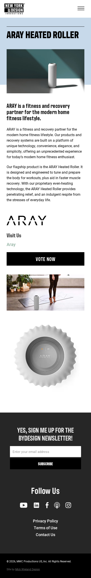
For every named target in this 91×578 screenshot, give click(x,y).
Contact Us (45, 534)
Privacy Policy (45, 521)
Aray (11, 244)
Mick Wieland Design (27, 569)
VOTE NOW (45, 258)
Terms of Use (45, 527)
